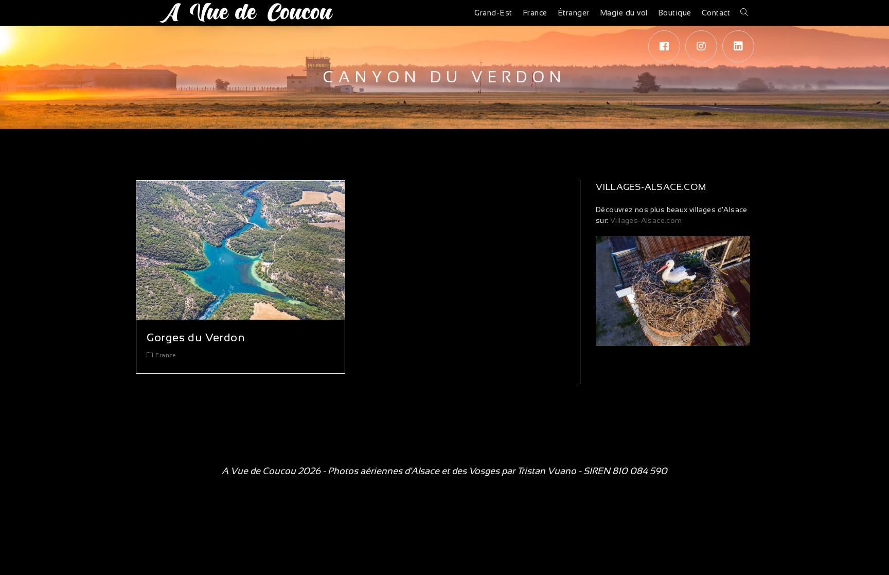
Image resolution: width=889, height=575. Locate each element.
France (165, 355)
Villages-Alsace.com (645, 220)
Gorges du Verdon (196, 337)
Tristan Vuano (546, 471)
